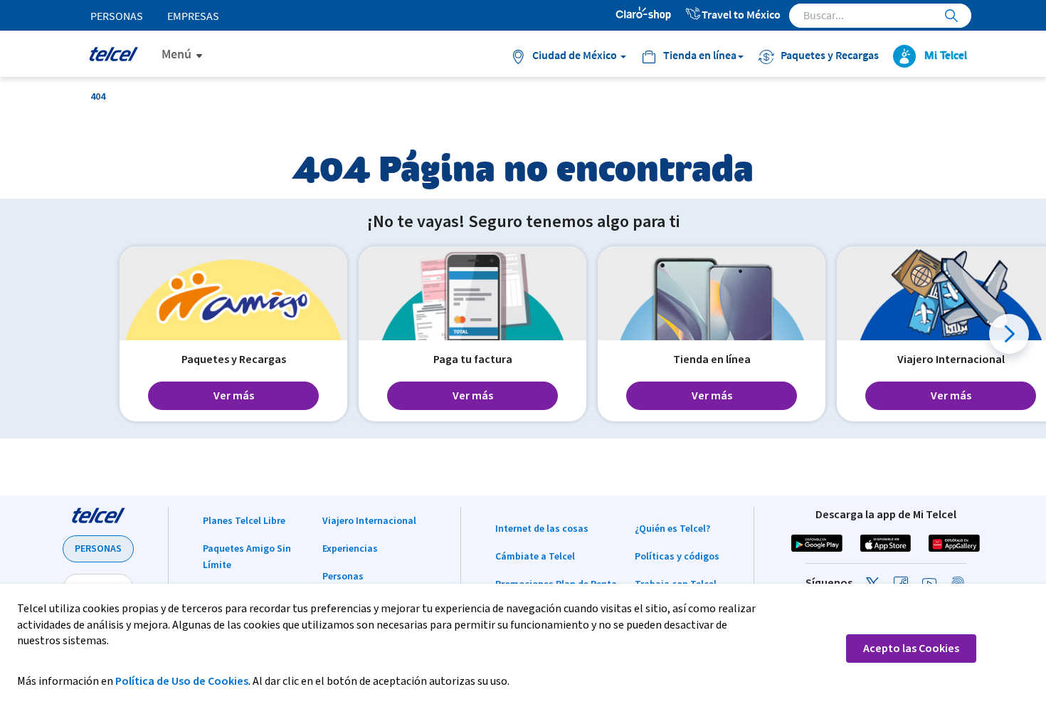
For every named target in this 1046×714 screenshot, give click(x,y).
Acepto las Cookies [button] (911, 648)
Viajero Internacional (369, 521)
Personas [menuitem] (116, 16)
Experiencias (350, 549)
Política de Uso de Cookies (181, 681)
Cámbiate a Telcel (535, 557)
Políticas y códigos (677, 557)
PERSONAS (98, 549)
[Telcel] (113, 54)
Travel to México (741, 14)
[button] (1009, 334)
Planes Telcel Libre (244, 521)
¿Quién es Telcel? (672, 529)
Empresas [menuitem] (193, 16)
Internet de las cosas (541, 529)
